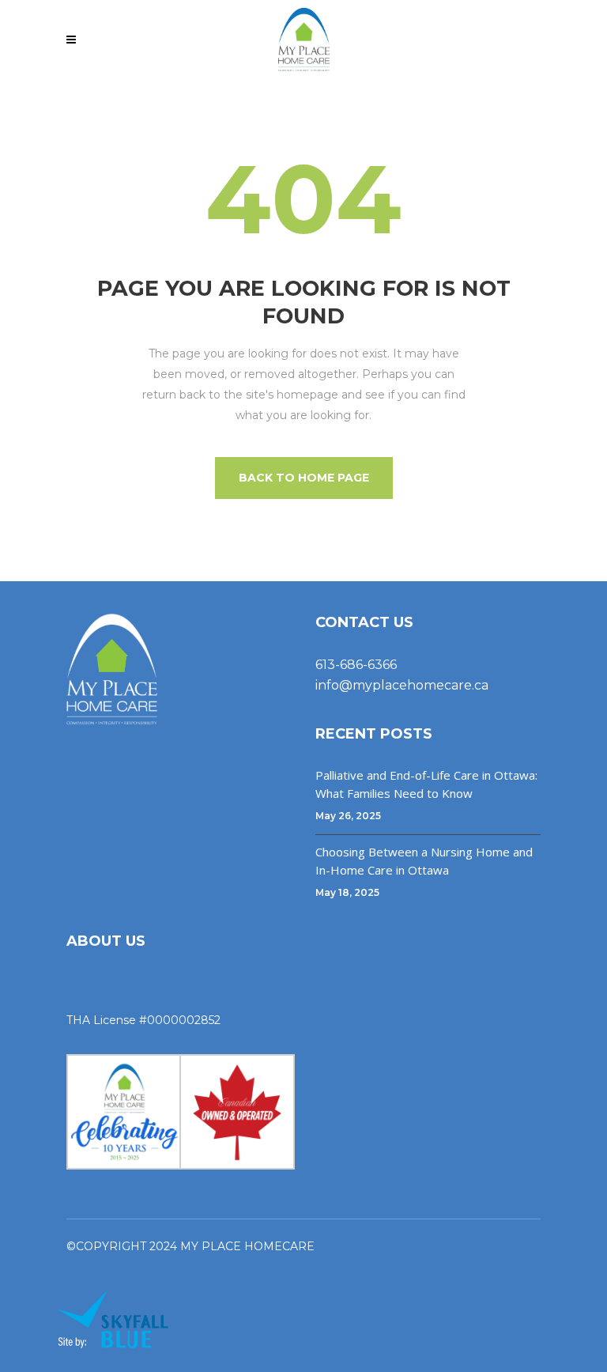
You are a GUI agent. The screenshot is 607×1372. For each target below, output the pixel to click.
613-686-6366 (356, 664)
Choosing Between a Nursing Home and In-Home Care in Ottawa (424, 861)
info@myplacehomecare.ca (401, 685)
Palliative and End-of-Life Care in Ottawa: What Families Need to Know (426, 784)
